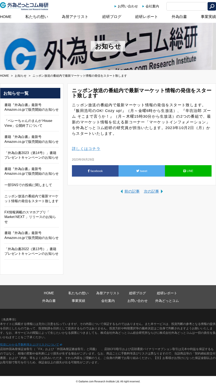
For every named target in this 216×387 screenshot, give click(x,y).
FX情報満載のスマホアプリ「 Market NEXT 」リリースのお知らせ (30, 216)
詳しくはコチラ (86, 149)
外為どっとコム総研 (24, 6)
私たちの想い (36, 17)
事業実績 (208, 17)
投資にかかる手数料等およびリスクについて (29, 344)
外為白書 (179, 17)
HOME (5, 17)
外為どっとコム (167, 301)
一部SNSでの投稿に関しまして (28, 185)
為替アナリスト (75, 17)
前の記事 (132, 191)
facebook (96, 171)
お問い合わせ (128, 6)
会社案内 (152, 6)
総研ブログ (111, 17)
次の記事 (151, 191)
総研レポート (146, 17)
